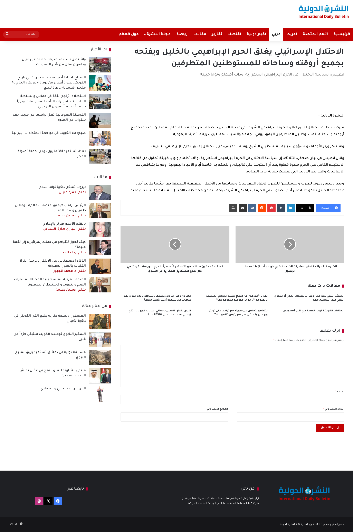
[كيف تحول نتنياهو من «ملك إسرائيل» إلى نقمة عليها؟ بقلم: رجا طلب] (100, 247)
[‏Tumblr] (281, 208)
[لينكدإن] (291, 208)
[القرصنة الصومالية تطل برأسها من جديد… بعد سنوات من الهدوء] (100, 120)
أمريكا (291, 34)
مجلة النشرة (159, 34)
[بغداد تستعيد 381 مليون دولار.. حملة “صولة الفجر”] (100, 156)
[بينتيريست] (271, 208)
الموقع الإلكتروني (217, 409)
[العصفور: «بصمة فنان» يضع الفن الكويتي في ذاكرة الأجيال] (100, 321)
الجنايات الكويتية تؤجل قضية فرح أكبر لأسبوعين (313, 311)
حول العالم (129, 34)
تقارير (217, 34)
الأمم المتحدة (315, 34)
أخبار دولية (256, 34)
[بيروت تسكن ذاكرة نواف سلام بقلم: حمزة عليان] (100, 192)
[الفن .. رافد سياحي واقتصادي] (100, 394)
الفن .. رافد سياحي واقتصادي (63, 389)
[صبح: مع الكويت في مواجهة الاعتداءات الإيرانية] (100, 138)
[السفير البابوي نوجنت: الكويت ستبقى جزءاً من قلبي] (100, 339)
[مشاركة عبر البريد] (243, 208)
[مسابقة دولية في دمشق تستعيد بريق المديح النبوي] (100, 357)
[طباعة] (233, 208)
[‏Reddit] (262, 208)
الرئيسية (342, 34)
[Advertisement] (116, 13)
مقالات (199, 34)
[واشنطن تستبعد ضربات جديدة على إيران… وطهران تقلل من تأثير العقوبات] (100, 64)
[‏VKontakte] (252, 208)
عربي (276, 34)
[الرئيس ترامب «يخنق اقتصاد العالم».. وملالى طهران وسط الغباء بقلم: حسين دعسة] (100, 210)
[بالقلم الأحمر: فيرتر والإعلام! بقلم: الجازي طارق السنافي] (100, 229)
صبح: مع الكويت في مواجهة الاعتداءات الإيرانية (49, 133)
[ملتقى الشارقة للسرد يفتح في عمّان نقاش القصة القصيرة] (100, 375)
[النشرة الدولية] (323, 11)
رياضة (182, 34)
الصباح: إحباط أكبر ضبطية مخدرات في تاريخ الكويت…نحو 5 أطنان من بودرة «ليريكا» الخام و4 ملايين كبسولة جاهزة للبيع (48, 83)
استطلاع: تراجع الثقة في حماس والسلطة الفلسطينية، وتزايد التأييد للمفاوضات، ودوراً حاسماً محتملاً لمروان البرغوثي (51, 101)
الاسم (339, 392)
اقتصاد (234, 34)
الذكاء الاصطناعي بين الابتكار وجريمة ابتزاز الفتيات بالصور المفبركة (53, 266)
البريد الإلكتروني (333, 409)
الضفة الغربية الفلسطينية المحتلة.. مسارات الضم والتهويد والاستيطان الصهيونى (50, 285)
